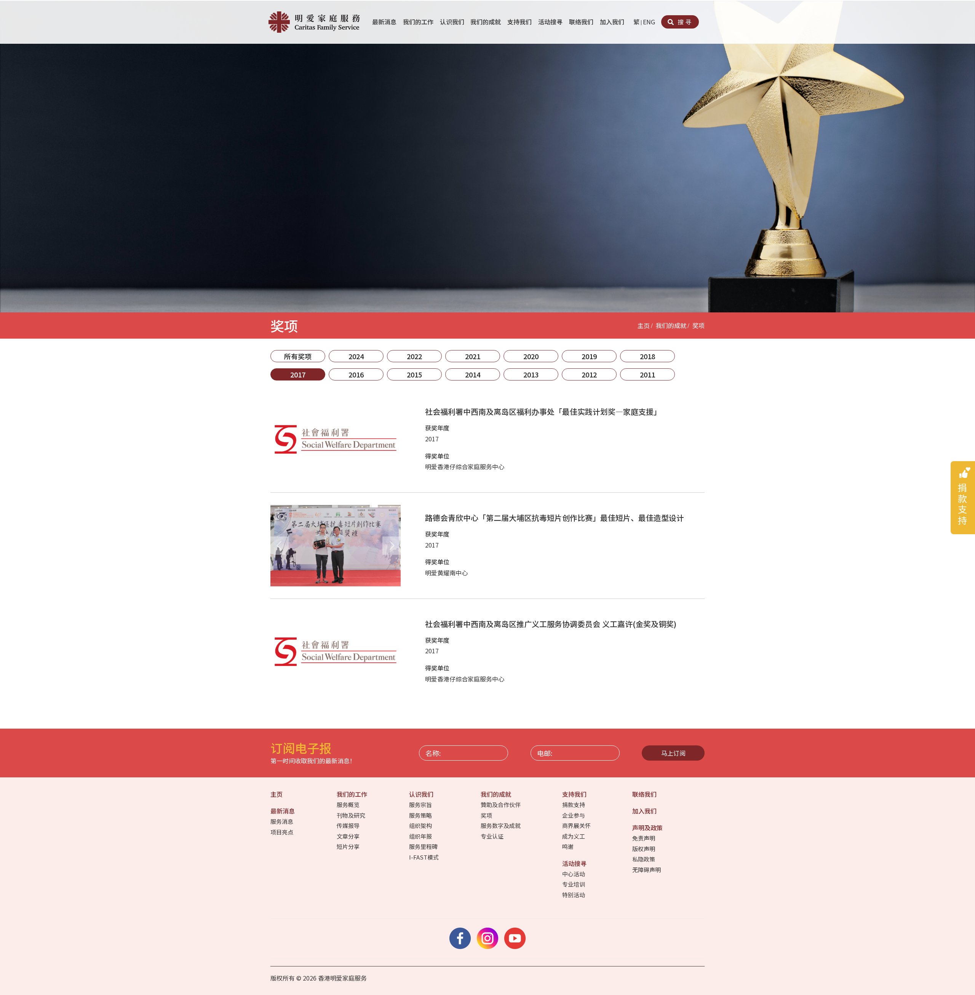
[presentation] (279, 546)
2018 (647, 356)
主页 (644, 325)
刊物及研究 (351, 815)
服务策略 (421, 815)
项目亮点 (282, 832)
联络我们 (582, 21)
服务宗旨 (421, 805)
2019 (589, 356)
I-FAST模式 (424, 857)
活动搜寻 (551, 21)
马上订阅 (673, 753)
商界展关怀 (577, 825)
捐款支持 (574, 805)
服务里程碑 (424, 846)
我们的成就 (486, 21)
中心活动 (574, 874)
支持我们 (520, 21)
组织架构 (421, 825)
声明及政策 (648, 827)
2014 (472, 374)
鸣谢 (568, 846)
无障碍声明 (647, 870)
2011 (647, 374)
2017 (297, 374)
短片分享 (349, 846)
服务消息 (282, 821)
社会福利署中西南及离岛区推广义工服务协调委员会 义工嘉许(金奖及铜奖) (550, 623)
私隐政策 (644, 859)
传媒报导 (349, 825)
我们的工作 (419, 21)
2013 (531, 374)
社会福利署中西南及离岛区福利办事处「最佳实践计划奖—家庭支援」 (543, 411)
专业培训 (574, 884)
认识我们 (453, 21)
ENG (649, 21)
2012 (589, 374)
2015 (414, 374)
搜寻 (683, 21)
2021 (472, 356)
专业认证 (493, 836)
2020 (531, 356)
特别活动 (574, 895)
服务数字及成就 (501, 825)
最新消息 (385, 21)
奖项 (698, 325)
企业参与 (574, 815)
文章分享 (349, 836)
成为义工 (574, 836)
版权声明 (644, 849)
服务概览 (349, 805)
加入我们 (613, 21)
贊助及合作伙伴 (501, 805)
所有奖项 (298, 356)
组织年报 (421, 836)
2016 (356, 374)
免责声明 (644, 838)
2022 (414, 356)
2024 (356, 356)
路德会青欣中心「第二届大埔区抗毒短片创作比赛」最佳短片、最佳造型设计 (554, 517)
